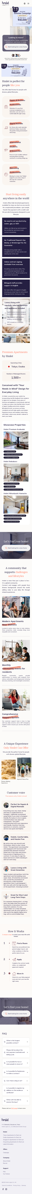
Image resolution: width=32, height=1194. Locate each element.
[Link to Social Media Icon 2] (6, 1189)
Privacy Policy (16, 1185)
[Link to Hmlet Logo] (5, 1121)
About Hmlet (6, 1161)
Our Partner (6, 1174)
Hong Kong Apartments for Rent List (13, 1142)
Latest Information (8, 1144)
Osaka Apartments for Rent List (12, 1137)
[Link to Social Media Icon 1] (3, 1189)
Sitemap (24, 1185)
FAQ (4, 1171)
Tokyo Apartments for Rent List (12, 1135)
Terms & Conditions (7, 1185)
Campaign (6, 1152)
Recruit (5, 1163)
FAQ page (14, 1108)
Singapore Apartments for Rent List (13, 1139)
